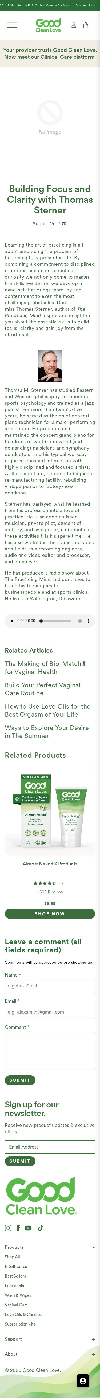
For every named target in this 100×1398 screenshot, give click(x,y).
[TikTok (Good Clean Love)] (41, 1228)
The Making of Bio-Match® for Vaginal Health (46, 667)
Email (12, 1001)
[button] (12, 25)
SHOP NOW (50, 913)
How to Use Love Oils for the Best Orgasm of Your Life (48, 710)
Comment (17, 1027)
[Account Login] (74, 25)
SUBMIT (20, 1161)
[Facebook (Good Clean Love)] (18, 1228)
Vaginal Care (16, 1304)
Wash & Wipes (18, 1295)
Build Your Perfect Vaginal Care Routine (43, 689)
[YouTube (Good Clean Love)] (28, 1228)
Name (13, 975)
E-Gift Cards (16, 1266)
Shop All (12, 1256)
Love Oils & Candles (23, 1314)
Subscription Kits (20, 1324)
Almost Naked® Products (50, 863)
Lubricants (14, 1285)
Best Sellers (15, 1276)
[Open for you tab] (83, 1380)
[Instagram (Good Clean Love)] (8, 1228)
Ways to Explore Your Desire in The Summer (47, 732)
